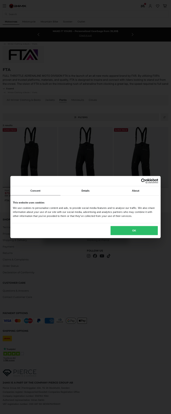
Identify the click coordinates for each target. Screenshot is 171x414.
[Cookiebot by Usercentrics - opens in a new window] (143, 181)
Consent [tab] (35, 190)
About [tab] (135, 190)
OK (134, 230)
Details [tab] (85, 190)
